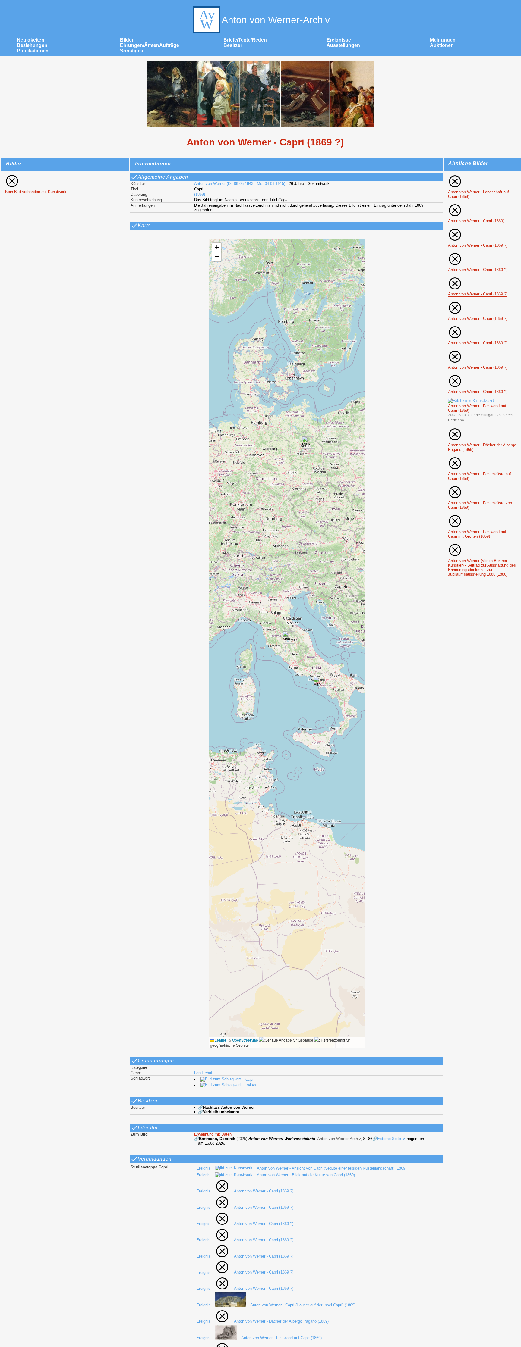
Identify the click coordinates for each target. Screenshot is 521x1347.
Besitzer (232, 45)
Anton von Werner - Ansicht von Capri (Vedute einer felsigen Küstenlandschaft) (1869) (331, 1168)
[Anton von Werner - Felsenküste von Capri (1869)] (482, 487)
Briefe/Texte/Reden (245, 39)
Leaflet (220, 1039)
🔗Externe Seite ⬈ (389, 1138)
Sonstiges (131, 50)
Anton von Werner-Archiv (276, 19)
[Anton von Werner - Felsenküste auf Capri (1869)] (482, 458)
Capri (249, 1079)
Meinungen (443, 39)
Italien (250, 1085)
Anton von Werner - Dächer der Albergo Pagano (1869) (281, 1321)
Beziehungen (32, 45)
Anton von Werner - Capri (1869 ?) (263, 1191)
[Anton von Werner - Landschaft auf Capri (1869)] (482, 176)
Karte (144, 225)
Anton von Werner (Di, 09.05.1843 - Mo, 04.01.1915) (239, 183)
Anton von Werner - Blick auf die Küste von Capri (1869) (306, 1175)
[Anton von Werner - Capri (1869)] (476, 205)
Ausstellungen (343, 45)
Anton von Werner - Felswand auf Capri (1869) (281, 1338)
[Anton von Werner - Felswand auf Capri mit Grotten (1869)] (482, 516)
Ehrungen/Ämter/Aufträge (149, 45)
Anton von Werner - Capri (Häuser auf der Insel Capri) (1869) (302, 1305)
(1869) (199, 194)
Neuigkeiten (30, 39)
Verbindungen (155, 1158)
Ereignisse (339, 39)
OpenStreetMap (245, 1039)
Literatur (148, 1127)
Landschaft (203, 1072)
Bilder (127, 39)
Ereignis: (204, 1168)
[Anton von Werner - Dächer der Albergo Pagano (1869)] (482, 429)
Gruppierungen (156, 1060)
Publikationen (33, 50)
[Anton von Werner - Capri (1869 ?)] (477, 230)
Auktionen (442, 45)
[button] (286, 637)
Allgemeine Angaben (163, 177)
